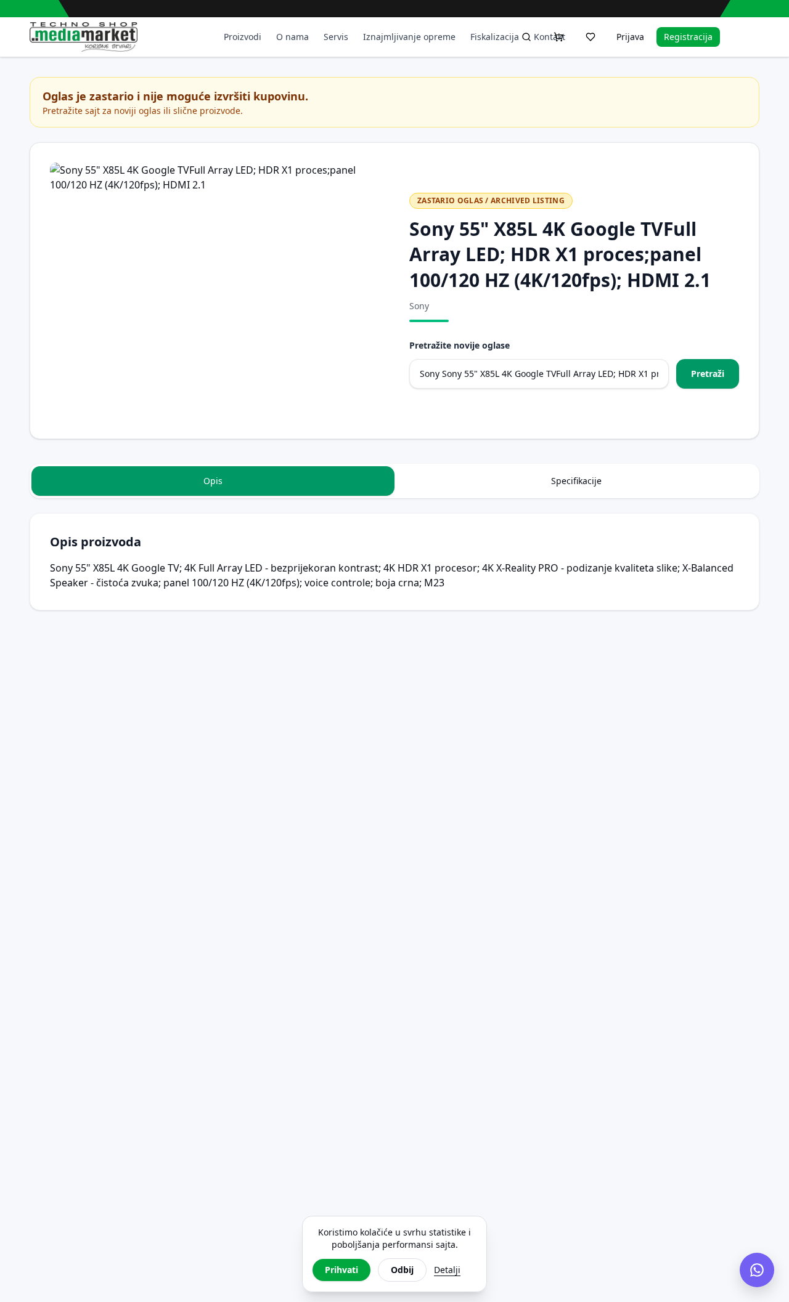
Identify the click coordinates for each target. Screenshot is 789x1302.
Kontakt (549, 36)
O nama (292, 36)
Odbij (402, 1270)
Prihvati (341, 1270)
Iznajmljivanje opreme (409, 36)
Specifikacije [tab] (576, 481)
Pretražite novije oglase (459, 345)
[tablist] (394, 481)
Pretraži (707, 373)
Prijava (630, 36)
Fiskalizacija (494, 36)
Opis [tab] (213, 481)
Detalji (447, 1270)
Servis (336, 36)
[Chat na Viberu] (757, 1270)
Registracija (688, 36)
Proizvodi (242, 36)
